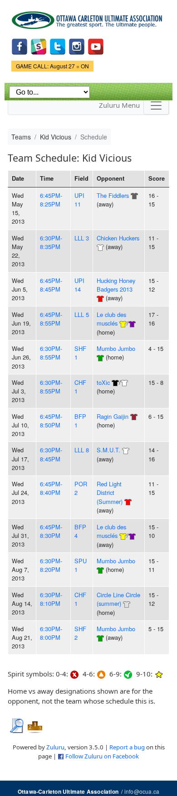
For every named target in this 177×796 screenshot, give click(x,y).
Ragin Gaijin (112, 416)
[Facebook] (19, 45)
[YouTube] (96, 45)
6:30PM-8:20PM (51, 565)
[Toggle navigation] (156, 105)
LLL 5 (81, 314)
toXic (103, 382)
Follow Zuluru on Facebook (102, 756)
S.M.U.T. (108, 450)
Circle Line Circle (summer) (118, 599)
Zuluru (55, 747)
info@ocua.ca (141, 791)
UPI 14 (79, 284)
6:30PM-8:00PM (51, 633)
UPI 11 (79, 199)
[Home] (88, 17)
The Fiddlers (113, 195)
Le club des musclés (111, 318)
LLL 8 (81, 450)
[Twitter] (57, 45)
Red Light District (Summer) (110, 493)
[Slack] (38, 45)
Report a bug (127, 747)
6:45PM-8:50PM (51, 420)
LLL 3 (81, 238)
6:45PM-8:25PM (51, 199)
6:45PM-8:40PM (51, 488)
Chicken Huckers (118, 238)
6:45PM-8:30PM (51, 531)
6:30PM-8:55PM (51, 352)
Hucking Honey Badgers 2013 (116, 284)
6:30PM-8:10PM (51, 599)
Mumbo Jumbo (116, 348)
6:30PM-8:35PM (51, 242)
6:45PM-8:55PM (51, 318)
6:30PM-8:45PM (51, 454)
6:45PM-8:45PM (51, 284)
